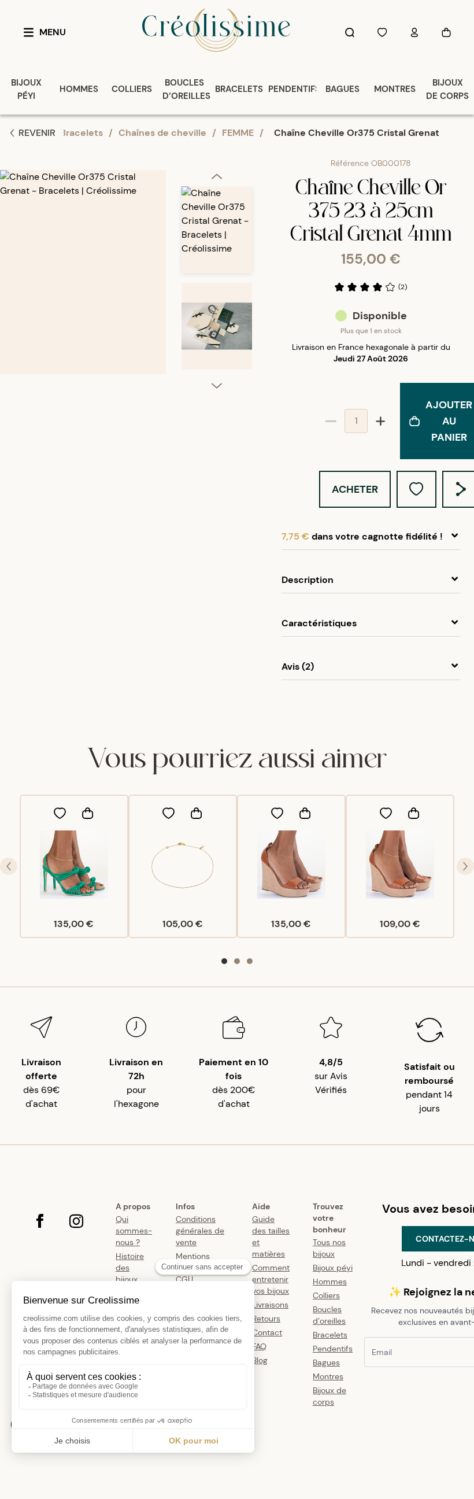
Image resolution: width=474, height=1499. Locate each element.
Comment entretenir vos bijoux (271, 1279)
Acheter (355, 489)
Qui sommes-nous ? (134, 1230)
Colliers (326, 1295)
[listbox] (217, 282)
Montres (328, 1376)
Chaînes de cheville (162, 133)
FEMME (238, 133)
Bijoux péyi (333, 1267)
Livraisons (270, 1304)
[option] (216, 234)
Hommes (330, 1281)
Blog (260, 1360)
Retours (266, 1318)
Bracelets (81, 133)
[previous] (217, 178)
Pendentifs (333, 1348)
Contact (267, 1332)
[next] (217, 385)
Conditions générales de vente (200, 1230)
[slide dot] (224, 961)
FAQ (259, 1346)
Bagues (326, 1362)
